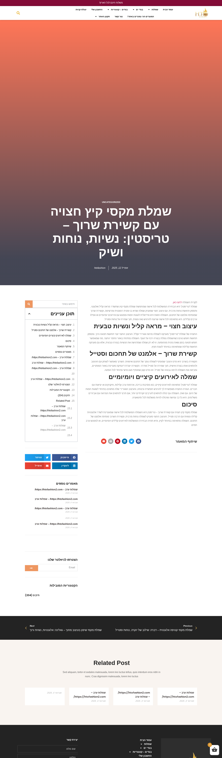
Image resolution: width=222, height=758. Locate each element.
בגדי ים (139, 9)
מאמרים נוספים (63, 352)
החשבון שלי (96, 9)
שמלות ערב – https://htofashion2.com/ (51, 357)
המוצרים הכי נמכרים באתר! (140, 16)
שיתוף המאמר (64, 346)
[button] (138, 441)
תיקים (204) (64, 395)
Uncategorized (111, 202)
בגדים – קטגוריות (119, 9)
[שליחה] (31, 568)
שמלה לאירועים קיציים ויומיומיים (55, 335)
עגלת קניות (81, 9)
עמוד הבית (168, 9)
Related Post (63, 401)
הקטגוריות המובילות (60, 390)
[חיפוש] (29, 304)
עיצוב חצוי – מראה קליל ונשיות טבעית (52, 324)
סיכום (68, 341)
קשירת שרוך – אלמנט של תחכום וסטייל (51, 330)
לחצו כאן (177, 302)
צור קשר (119, 16)
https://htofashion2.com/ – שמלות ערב (51, 362)
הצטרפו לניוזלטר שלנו (59, 384)
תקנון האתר (104, 16)
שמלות (155, 9)
